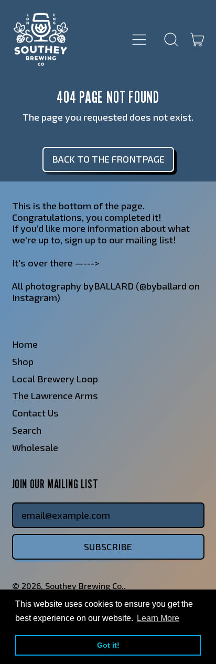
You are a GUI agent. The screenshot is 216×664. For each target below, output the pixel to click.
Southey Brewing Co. (84, 586)
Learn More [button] (158, 618)
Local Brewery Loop (55, 378)
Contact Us (35, 413)
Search (26, 430)
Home (25, 344)
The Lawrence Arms (55, 395)
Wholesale (35, 447)
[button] (171, 39)
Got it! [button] (108, 645)
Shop (23, 361)
